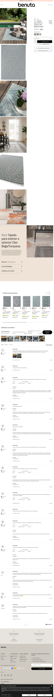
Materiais (11, 660)
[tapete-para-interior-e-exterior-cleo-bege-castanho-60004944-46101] (4, 308)
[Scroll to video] (24, 37)
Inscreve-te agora (42, 668)
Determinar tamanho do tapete (14, 656)
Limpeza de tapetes (13, 658)
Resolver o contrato (23, 661)
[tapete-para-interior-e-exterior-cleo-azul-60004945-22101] (22, 308)
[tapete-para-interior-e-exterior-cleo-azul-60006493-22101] (32, 308)
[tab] (49, 345)
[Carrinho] (51, 4)
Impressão (2, 659)
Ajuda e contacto (3, 656)
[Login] (50, 4)
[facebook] (11, 675)
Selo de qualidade (13, 661)
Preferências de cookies (23, 659)
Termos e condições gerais (5, 681)
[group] (6, 332)
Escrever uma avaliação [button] (47, 332)
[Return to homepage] (26, 5)
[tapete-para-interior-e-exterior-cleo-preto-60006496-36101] (44, 308)
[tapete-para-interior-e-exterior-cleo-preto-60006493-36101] (34, 308)
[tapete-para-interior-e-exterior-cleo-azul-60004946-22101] (13, 308)
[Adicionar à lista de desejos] (35, 41)
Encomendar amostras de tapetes (44, 48)
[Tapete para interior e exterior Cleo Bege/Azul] (7, 301)
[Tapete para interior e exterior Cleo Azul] (16, 301)
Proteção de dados (23, 657)
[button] (4, 339)
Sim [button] (19, 398)
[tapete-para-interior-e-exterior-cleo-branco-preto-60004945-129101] (24, 308)
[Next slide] (49, 293)
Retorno (2, 657)
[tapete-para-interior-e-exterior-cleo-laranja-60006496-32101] (45, 308)
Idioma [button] (6, 344)
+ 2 (7, 308)
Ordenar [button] (2, 344)
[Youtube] (5, 675)
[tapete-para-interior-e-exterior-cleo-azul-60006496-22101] (42, 308)
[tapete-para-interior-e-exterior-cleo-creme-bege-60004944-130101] (6, 308)
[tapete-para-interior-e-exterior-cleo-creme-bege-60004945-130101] (26, 308)
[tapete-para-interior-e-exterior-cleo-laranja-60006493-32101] (35, 308)
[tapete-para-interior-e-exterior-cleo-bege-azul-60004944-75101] (3, 308)
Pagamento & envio (23, 656)
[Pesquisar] (48, 4)
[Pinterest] (2, 675)
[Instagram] (8, 675)
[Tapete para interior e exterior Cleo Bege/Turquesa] (35, 34)
